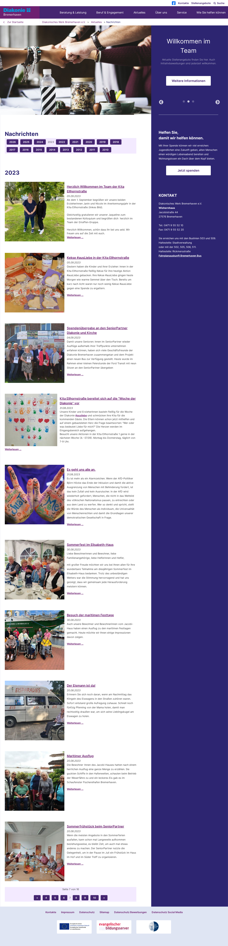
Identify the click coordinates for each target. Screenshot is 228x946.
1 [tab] (183, 102)
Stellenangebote (201, 3)
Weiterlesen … (75, 237)
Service (182, 12)
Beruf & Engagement (110, 12)
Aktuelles (139, 12)
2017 (12, 149)
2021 (75, 141)
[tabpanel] (114, 70)
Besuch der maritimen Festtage (90, 615)
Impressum (67, 912)
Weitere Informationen (188, 83)
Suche (220, 3)
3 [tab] (193, 102)
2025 (26, 141)
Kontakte (183, 3)
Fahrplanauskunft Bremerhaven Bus (180, 255)
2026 (12, 141)
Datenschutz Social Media (167, 912)
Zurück (160, 102)
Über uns (161, 12)
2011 (92, 149)
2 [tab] (188, 102)
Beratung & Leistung (73, 12)
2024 (40, 141)
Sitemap (104, 912)
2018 (116, 141)
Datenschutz (87, 912)
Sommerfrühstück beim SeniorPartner (95, 826)
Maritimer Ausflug (80, 756)
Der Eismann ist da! (81, 685)
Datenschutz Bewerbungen (130, 912)
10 (94, 897)
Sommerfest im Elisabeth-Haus (90, 545)
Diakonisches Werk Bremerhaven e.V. (63, 22)
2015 (39, 149)
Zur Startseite (15, 22)
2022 (62, 141)
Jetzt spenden (188, 170)
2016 (25, 149)
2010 (105, 149)
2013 (66, 149)
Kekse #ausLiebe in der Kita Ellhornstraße (98, 258)
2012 (79, 149)
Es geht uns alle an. (81, 469)
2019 (102, 141)
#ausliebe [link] (81, 415)
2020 (89, 141)
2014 (52, 149)
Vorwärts (216, 102)
